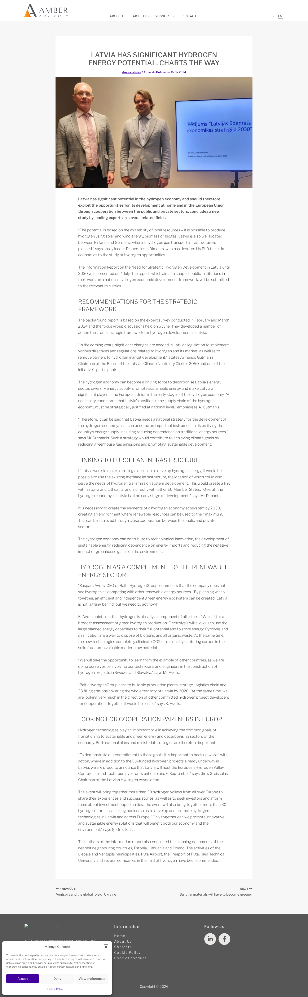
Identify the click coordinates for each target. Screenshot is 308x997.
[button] (106, 947)
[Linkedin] (210, 939)
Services (162, 16)
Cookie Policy (55, 988)
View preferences (92, 979)
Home (119, 936)
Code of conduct (130, 958)
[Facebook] (224, 939)
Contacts (189, 16)
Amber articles (131, 72)
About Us (118, 16)
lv (272, 16)
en (280, 16)
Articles (141, 16)
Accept (22, 979)
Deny (57, 979)
